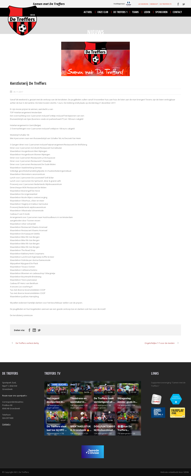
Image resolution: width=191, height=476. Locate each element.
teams (135, 12)
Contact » (6, 424)
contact (177, 12)
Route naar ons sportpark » (14, 395)
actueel (88, 12)
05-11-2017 (18, 91)
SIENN (186, 472)
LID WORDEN (143, 4)
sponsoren (161, 12)
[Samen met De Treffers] (95, 59)
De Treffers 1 (120, 12)
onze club (102, 12)
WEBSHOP (154, 4)
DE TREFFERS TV (165, 4)
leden (147, 12)
